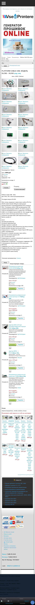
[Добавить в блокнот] (10, 291)
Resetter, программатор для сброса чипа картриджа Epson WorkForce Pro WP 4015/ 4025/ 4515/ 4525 (31, 458)
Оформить (26, 601)
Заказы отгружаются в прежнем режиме (15, 489)
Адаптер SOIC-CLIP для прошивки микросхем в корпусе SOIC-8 (17, 326)
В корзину (12, 288)
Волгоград (4, 557)
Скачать (19, 258)
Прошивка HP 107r (9, 504)
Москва (4, 554)
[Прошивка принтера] (3, 511)
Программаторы (15, 57)
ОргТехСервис (21, 278)
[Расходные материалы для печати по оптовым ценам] (17, 16)
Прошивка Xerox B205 (10, 500)
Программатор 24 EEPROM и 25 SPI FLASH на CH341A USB (18, 453)
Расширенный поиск (15, 65)
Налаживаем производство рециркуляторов (15, 487)
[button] (33, 603)
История (4, 598)
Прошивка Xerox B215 (10, 498)
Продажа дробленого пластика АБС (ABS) (15, 483)
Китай (19, 387)
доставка (6, 174)
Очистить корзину (9, 603)
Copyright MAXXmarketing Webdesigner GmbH (25, 474)
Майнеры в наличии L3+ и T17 (13, 485)
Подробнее (20, 288)
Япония (20, 357)
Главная (9, 57)
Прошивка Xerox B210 (10, 502)
